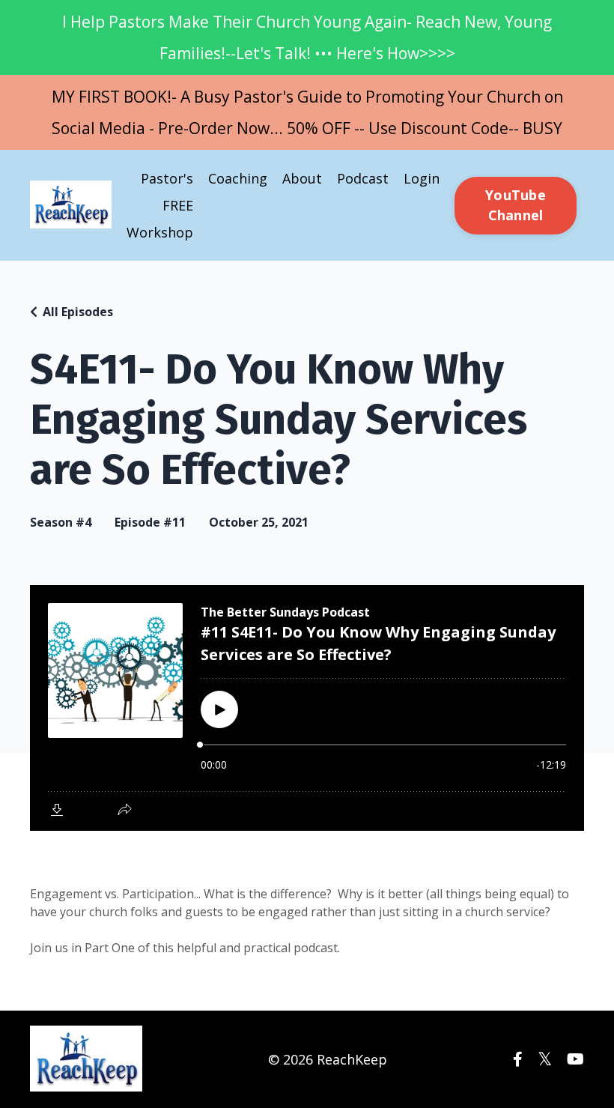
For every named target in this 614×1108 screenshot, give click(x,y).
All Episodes (78, 311)
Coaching (237, 178)
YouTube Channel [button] (515, 205)
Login (422, 178)
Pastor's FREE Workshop (160, 205)
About (302, 178)
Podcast (363, 178)
